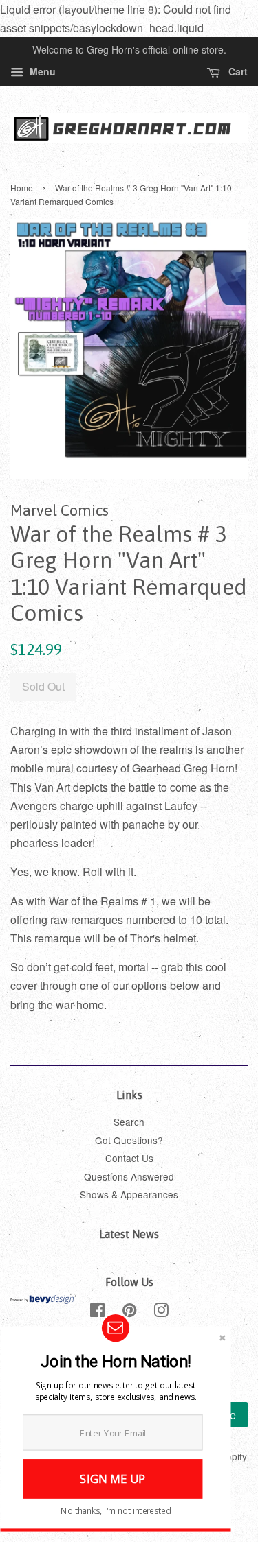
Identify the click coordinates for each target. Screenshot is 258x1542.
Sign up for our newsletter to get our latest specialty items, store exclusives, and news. (115, 1390)
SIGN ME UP (112, 1478)
